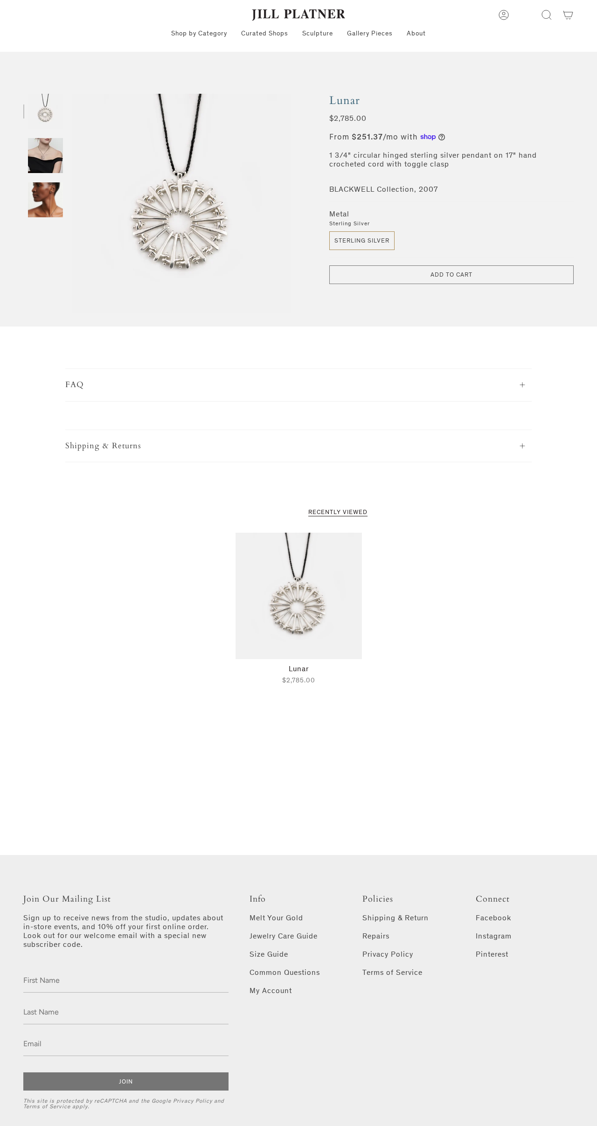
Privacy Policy (192, 1101)
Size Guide (269, 954)
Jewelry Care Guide (284, 935)
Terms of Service (46, 1106)
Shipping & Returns (103, 445)
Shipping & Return (395, 917)
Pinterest (492, 954)
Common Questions (285, 972)
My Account (271, 990)
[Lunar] (299, 596)
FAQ (74, 384)
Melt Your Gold (276, 917)
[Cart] (568, 15)
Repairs (375, 935)
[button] (546, 15)
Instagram (494, 935)
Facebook (493, 917)
